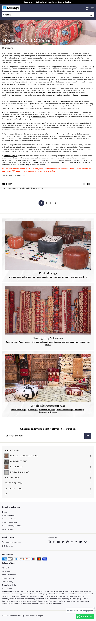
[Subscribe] (87, 436)
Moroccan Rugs (9, 515)
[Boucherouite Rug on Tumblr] (76, 542)
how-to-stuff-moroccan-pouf (14, 175)
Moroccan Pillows (9, 522)
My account (7, 588)
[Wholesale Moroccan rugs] (48, 378)
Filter (9, 184)
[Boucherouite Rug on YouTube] (58, 542)
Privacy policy (8, 578)
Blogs (4, 512)
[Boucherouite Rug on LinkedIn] (81, 542)
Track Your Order (9, 585)
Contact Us (7, 571)
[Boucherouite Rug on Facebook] (53, 542)
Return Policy (7, 581)
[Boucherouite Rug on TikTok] (71, 542)
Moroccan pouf (11, 77)
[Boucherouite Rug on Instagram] (49, 542)
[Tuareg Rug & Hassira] (48, 310)
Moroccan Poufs (9, 519)
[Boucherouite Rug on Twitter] (63, 542)
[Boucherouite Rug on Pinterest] (67, 542)
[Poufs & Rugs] (48, 245)
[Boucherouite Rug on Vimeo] (85, 542)
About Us (6, 568)
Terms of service (9, 575)
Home (4, 35)
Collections (14, 35)
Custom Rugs (7, 529)
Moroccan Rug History (11, 526)
